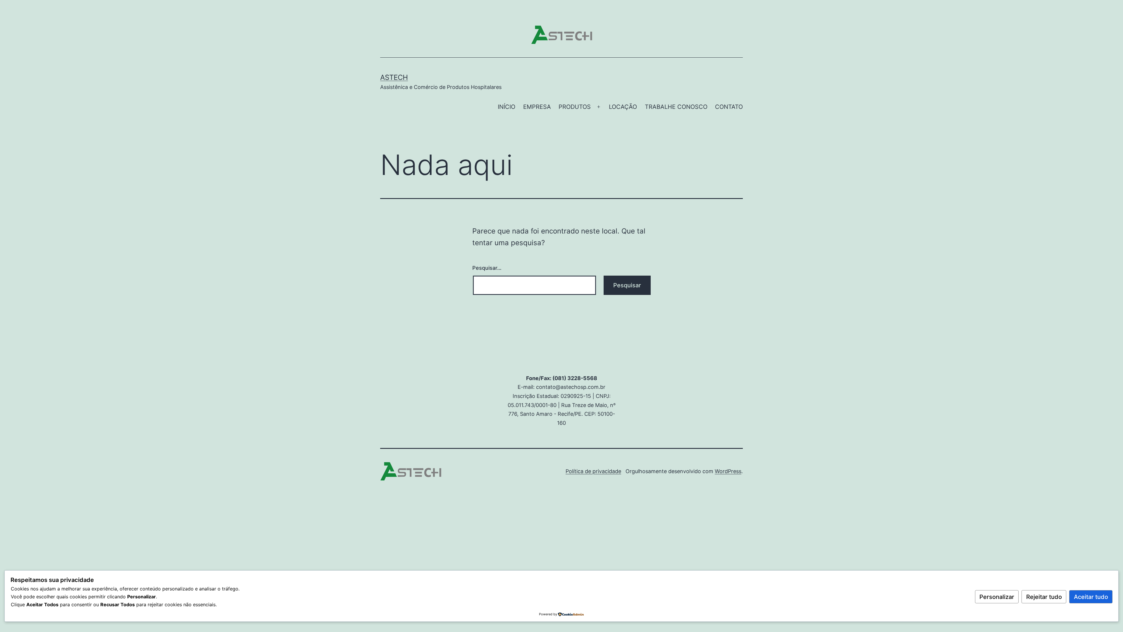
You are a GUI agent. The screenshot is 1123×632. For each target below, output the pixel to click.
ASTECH (394, 77)
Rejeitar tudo (1044, 596)
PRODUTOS (575, 106)
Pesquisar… (487, 268)
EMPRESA (537, 106)
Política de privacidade (593, 471)
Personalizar (996, 596)
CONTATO (729, 106)
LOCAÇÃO (623, 106)
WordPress (728, 471)
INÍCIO (506, 106)
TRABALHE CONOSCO (676, 106)
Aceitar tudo (1091, 596)
